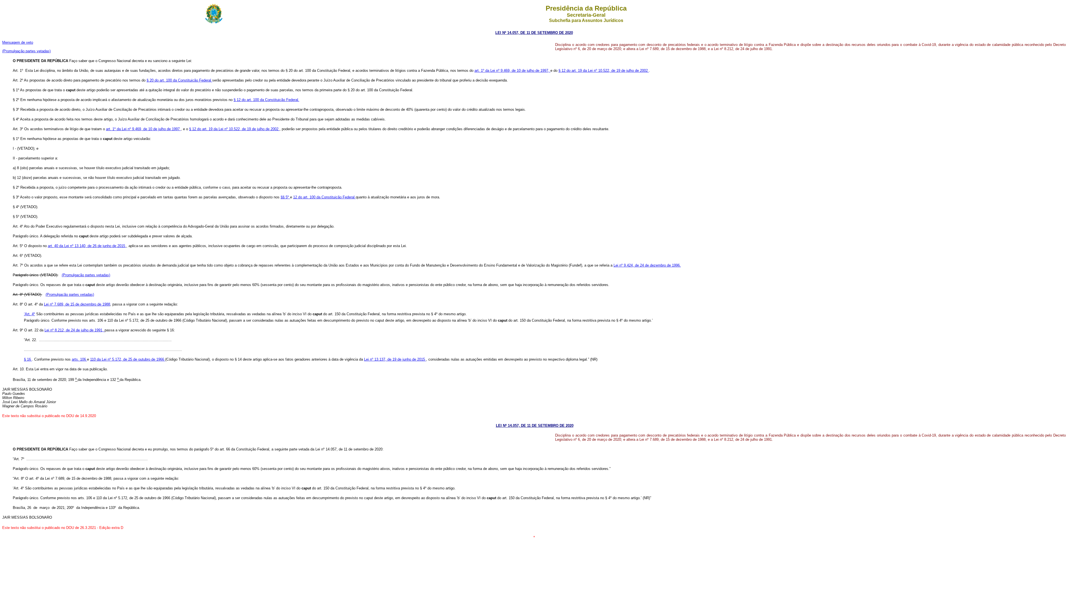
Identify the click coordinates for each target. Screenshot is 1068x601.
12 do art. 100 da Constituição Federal (324, 197)
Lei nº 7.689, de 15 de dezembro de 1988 (77, 304)
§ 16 (28, 359)
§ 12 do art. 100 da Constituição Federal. (266, 100)
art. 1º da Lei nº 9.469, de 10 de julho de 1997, (512, 70)
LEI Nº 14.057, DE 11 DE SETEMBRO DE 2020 (534, 425)
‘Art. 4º (29, 314)
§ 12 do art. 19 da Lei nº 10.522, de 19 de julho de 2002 (603, 70)
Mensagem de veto (17, 42)
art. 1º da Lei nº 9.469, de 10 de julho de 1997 (143, 129)
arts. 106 (79, 359)
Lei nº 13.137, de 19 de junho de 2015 (395, 359)
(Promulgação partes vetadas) (26, 51)
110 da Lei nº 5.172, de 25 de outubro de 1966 (127, 359)
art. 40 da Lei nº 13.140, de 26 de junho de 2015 (87, 246)
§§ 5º (285, 197)
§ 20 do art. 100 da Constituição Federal (179, 80)
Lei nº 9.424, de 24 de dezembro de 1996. (647, 265)
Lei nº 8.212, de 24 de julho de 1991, (74, 330)
